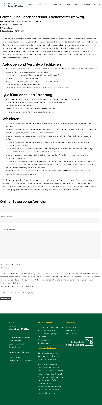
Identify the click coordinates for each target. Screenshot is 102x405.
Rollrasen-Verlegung (47, 330)
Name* (3, 206)
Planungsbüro (44, 340)
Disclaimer (71, 333)
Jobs (54, 359)
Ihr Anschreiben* (7, 230)
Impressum (71, 327)
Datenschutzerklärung (10, 283)
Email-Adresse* (7, 217)
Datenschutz (72, 330)
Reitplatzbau (43, 343)
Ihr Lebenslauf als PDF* (10, 264)
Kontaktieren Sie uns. (19, 352)
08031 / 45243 (15, 357)
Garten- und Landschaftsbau (50, 327)
